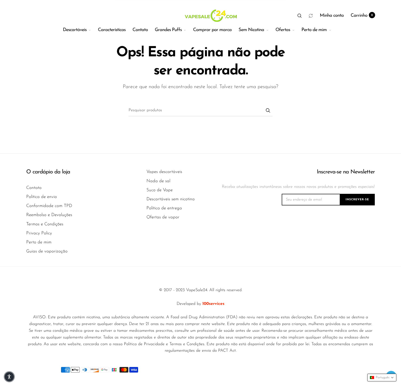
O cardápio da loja (48, 172)
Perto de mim (314, 30)
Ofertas (282, 30)
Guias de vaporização (47, 251)
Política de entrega (164, 208)
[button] (300, 15)
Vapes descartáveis (164, 172)
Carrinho (362, 15)
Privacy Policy (39, 233)
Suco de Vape (159, 190)
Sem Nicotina (251, 30)
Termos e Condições (44, 224)
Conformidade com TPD (49, 206)
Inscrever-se (357, 199)
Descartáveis (75, 30)
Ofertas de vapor (162, 217)
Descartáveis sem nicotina (170, 199)
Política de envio (41, 197)
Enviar (267, 110)
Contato (140, 30)
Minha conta (332, 15)
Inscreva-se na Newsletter (346, 172)
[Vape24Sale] (210, 15)
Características (112, 30)
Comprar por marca (212, 30)
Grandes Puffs (168, 30)
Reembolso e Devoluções (49, 215)
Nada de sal (158, 181)
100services (213, 304)
